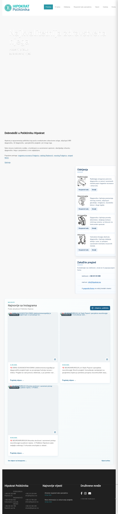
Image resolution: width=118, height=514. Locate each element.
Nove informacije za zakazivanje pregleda (58, 500)
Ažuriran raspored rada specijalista (56, 493)
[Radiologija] (81, 182)
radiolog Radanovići (46, 155)
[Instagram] (85, 493)
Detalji (94, 190)
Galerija (105, 7)
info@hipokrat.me (94, 282)
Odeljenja (67, 7)
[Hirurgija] (81, 240)
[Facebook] (81, 493)
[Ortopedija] (81, 221)
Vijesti (97, 7)
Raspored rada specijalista (82, 7)
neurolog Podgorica (60, 155)
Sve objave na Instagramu (17, 460)
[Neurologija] (81, 201)
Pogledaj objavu (17, 380)
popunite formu (88, 288)
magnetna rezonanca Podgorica (28, 155)
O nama (57, 7)
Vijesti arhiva (106, 460)
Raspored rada (83, 190)
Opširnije (7, 162)
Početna (48, 7)
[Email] (89, 493)
